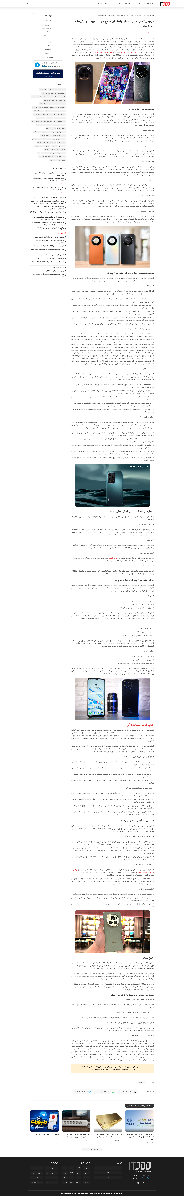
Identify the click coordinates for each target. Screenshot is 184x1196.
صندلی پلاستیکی (41, 118)
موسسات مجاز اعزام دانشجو (51, 156)
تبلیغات (141, 1082)
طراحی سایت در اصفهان (47, 97)
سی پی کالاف (36, 132)
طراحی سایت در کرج (60, 139)
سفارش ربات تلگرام (61, 111)
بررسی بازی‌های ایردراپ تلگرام (55, 271)
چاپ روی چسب (51, 139)
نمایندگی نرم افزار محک (49, 100)
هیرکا (33, 121)
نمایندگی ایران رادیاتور (50, 111)
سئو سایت (41, 156)
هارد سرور (63, 118)
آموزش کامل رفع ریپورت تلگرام (47, 1134)
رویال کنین (53, 93)
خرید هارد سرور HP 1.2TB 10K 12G (40, 107)
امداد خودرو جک (43, 139)
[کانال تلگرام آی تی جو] (48, 65)
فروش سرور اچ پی (45, 93)
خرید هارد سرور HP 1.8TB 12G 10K (57, 107)
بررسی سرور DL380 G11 (41, 125)
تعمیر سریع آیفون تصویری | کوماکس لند (56, 132)
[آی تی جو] (163, 4)
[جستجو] (15, 3)
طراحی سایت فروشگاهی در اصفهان (44, 121)
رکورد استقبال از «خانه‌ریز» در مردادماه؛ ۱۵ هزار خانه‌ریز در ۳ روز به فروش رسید (140, 1136)
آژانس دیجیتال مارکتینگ (44, 104)
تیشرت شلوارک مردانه (60, 100)
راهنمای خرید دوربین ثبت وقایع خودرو (52, 255)
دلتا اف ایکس (54, 146)
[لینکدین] (142, 1183)
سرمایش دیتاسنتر (52, 90)
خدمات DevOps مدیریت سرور (58, 149)
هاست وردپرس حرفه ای (60, 97)
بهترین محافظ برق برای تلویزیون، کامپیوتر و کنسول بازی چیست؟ (78, 1135)
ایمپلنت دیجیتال (38, 146)
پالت (39, 153)
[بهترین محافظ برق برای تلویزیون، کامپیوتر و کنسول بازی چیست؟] (76, 1121)
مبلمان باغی (56, 118)
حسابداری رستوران (61, 142)
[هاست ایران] (48, 73)
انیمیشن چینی (47, 149)
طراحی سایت (52, 114)
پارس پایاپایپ (62, 160)
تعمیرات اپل (34, 139)
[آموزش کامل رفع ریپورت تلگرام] (44, 1121)
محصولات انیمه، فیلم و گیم (55, 125)
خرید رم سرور (47, 146)
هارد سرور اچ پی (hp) (39, 111)
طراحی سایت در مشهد (51, 135)
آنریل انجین (45, 114)
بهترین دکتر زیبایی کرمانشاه (59, 121)
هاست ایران (145, 1178)
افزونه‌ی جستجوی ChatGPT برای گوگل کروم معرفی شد (47, 246)
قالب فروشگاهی (61, 93)
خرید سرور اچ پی (61, 135)
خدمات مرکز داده (61, 90)
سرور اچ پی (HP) (61, 128)
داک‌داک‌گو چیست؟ (58, 267)
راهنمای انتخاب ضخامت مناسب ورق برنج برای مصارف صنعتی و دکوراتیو (109, 1135)
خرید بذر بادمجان (37, 114)
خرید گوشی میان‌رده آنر (129, 52)
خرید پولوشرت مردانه (36, 97)
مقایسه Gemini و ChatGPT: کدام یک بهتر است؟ (49, 237)
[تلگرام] (137, 1183)
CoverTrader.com (51, 142)
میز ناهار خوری (49, 118)
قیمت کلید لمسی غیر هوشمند (58, 104)
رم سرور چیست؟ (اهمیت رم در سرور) (53, 197)
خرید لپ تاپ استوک (51, 128)
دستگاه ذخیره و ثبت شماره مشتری (57, 153)
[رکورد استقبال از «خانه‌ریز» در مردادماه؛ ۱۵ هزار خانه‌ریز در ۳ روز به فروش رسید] (139, 1121)
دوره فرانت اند (44, 153)
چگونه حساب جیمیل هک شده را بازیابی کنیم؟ (50, 258)
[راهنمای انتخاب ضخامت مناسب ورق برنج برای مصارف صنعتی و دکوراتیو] (108, 1121)
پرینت (64, 125)
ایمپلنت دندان (62, 146)
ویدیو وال (43, 132)
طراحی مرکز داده (43, 90)
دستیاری (43, 135)
